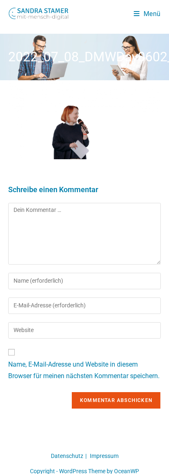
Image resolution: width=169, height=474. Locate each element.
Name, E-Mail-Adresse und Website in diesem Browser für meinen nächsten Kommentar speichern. (84, 370)
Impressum (104, 456)
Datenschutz (67, 456)
